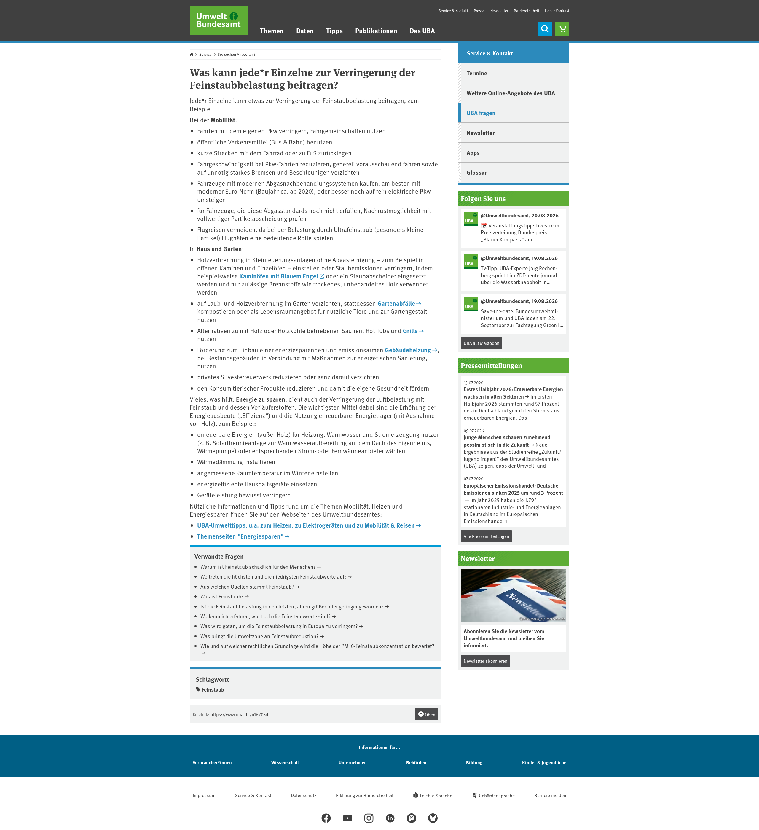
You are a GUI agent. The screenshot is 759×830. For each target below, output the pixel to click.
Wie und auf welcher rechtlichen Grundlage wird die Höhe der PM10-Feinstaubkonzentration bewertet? (317, 645)
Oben (429, 714)
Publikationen (376, 30)
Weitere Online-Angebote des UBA (511, 92)
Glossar (477, 172)
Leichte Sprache (436, 795)
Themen (272, 30)
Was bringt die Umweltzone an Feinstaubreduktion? (259, 636)
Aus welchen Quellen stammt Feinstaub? (247, 586)
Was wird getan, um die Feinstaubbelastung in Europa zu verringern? (279, 626)
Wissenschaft (285, 762)
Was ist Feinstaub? (222, 596)
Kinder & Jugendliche (544, 762)
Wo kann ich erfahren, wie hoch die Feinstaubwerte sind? (265, 616)
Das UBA (422, 30)
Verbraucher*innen (212, 762)
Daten (305, 30)
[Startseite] (219, 20)
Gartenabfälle (396, 303)
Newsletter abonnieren (485, 661)
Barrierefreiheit (526, 10)
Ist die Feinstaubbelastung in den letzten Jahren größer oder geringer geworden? (292, 606)
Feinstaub (213, 689)
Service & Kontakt (453, 10)
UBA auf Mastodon (481, 343)
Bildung (474, 762)
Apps (473, 152)
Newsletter (499, 10)
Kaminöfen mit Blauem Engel (278, 275)
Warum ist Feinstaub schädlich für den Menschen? (258, 566)
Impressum (204, 795)
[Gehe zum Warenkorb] (562, 29)
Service (205, 54)
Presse (479, 10)
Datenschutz (303, 795)
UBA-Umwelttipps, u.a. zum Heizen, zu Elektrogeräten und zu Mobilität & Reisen (306, 524)
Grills (410, 330)
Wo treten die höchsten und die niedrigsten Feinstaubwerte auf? (273, 576)
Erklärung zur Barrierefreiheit (364, 795)
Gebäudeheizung (408, 349)
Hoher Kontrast (557, 10)
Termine (477, 72)
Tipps (334, 30)
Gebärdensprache (497, 795)
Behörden (416, 762)
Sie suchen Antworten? (237, 54)
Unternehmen (353, 762)
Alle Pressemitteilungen (486, 536)
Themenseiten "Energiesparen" (240, 535)
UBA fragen (481, 112)
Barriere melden (550, 795)
